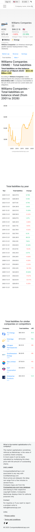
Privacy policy (10, 516)
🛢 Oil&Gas (6, 40)
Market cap (5, 54)
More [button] (16, 57)
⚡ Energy (15, 40)
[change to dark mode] (31, 2)
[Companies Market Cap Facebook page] (4, 523)
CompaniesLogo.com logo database (16, 487)
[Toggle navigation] (5, 6)
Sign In (7, 2)
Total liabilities (6, 57)
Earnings (24, 54)
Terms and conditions (12, 519)
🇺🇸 (15, 2)
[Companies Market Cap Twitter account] (7, 523)
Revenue (15, 54)
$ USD (25, 2)
